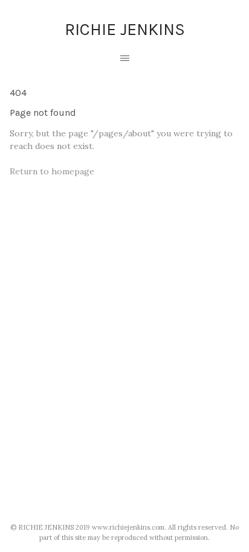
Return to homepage (52, 171)
